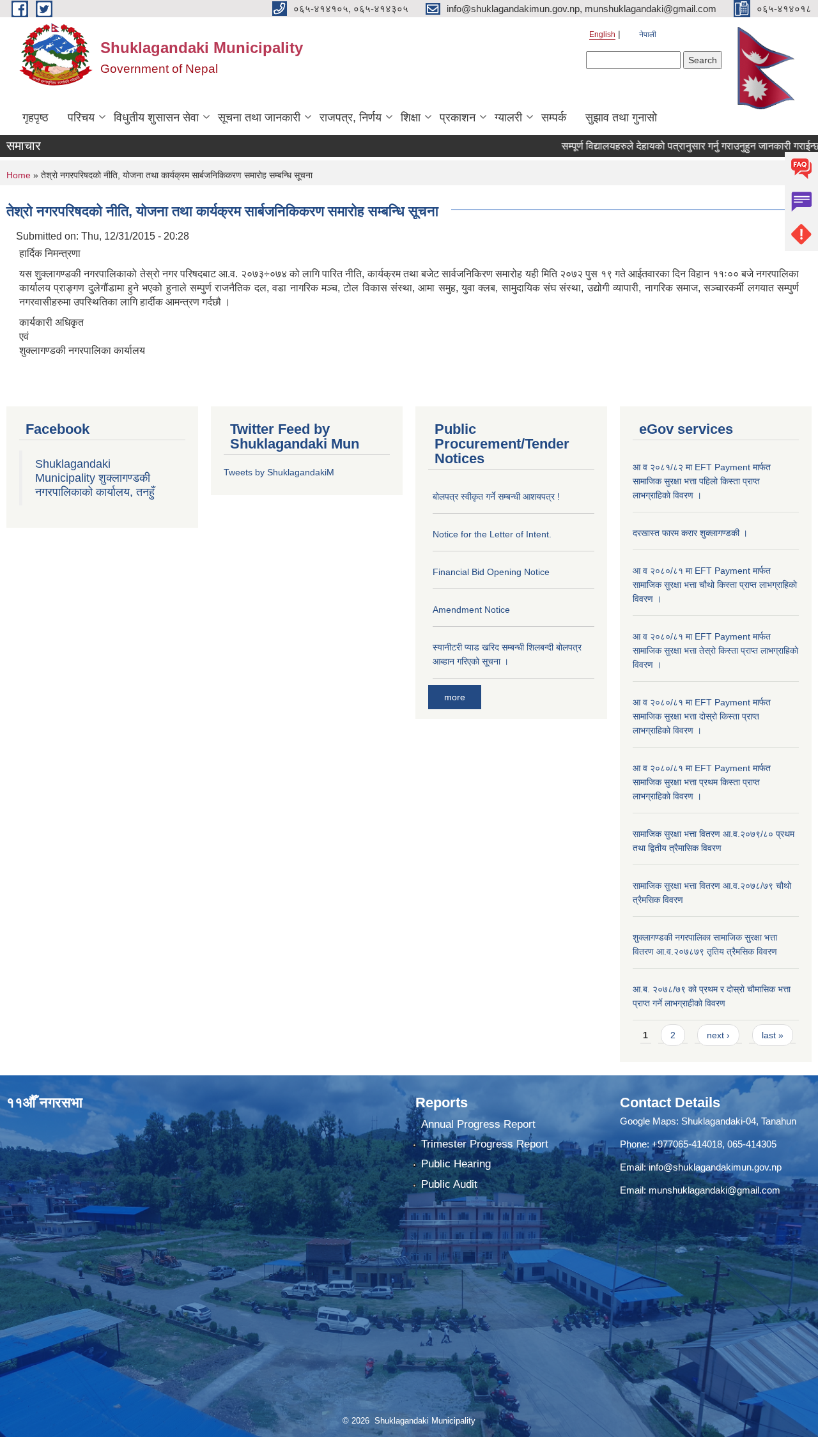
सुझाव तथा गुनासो (621, 117)
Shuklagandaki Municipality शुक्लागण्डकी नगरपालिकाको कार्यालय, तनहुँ (95, 477)
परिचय (81, 117)
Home (18, 175)
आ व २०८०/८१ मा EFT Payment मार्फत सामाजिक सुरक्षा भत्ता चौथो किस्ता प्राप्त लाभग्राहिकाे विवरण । (715, 584)
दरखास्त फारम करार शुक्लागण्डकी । (690, 533)
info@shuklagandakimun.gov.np (715, 1167)
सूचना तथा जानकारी (259, 117)
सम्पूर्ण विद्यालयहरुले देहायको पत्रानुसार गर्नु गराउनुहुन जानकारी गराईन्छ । (669, 146)
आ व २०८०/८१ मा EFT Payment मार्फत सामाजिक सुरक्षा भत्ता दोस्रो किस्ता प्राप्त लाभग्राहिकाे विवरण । (702, 716)
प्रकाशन (457, 117)
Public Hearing (456, 1164)
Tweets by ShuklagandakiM (279, 472)
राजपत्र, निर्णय (351, 117)
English (602, 34)
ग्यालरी (508, 117)
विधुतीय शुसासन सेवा (156, 117)
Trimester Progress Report (484, 1144)
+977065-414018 (687, 1144)
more (454, 697)
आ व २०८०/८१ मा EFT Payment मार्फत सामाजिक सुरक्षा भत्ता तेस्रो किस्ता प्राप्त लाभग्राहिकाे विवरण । (715, 650)
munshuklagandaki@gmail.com (714, 1190)
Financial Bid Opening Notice (491, 572)
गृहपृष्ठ (35, 117)
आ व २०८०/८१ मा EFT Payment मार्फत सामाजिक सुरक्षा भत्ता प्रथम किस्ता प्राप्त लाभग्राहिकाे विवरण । (702, 782)
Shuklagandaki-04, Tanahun (738, 1121)
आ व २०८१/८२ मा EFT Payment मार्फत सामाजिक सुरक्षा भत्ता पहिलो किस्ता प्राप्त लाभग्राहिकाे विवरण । (702, 481)
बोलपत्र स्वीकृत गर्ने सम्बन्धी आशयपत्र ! (496, 496)
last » (772, 1035)
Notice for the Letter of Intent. (492, 534)
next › (718, 1035)
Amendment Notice (471, 609)
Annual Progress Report (478, 1124)
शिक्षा (411, 117)
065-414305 (751, 1144)
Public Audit (449, 1184)
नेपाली (647, 34)
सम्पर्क (553, 117)
